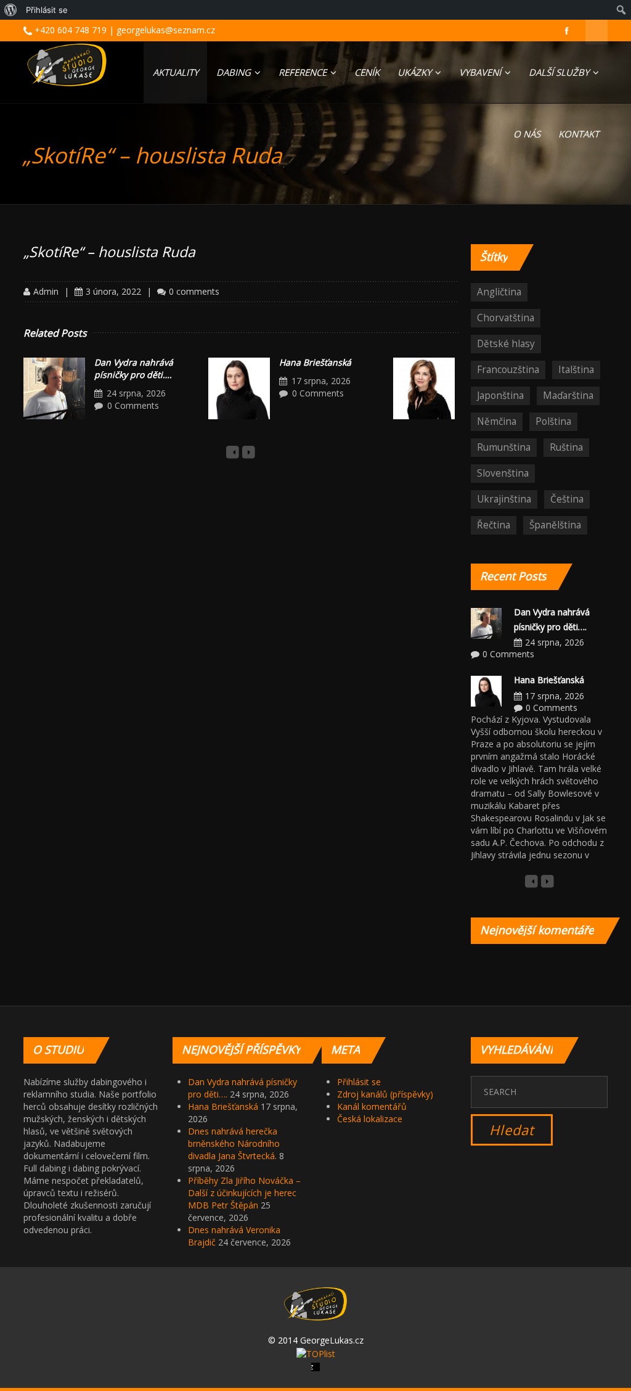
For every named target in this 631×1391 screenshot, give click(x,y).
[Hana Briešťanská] (239, 388)
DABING (234, 72)
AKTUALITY (175, 72)
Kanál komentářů (372, 1106)
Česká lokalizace (369, 1119)
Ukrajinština (504, 499)
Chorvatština (505, 317)
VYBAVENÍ (481, 72)
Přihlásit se (359, 1082)
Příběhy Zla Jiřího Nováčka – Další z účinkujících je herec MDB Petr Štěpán (244, 1193)
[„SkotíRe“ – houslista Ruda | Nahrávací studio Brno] (66, 64)
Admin (46, 291)
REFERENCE (304, 72)
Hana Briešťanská (315, 362)
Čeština (567, 499)
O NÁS (526, 134)
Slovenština (503, 473)
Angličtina (499, 291)
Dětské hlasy (506, 343)
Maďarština (568, 395)
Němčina (496, 421)
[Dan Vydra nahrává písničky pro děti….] (54, 388)
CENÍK (367, 72)
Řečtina (493, 525)
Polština (553, 421)
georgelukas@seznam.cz (165, 30)
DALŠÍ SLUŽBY (560, 72)
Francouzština (508, 369)
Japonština (500, 395)
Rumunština (504, 447)
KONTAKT (578, 134)
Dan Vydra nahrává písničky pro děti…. (133, 368)
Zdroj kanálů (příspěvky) (385, 1094)
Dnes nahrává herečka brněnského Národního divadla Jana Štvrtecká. (234, 1143)
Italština (576, 369)
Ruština (566, 447)
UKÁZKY (415, 72)
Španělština (555, 525)
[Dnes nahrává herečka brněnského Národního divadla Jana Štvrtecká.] (424, 388)
